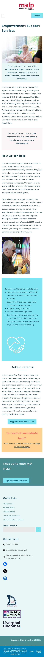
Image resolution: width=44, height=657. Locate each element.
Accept (32, 651)
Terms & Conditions (11, 515)
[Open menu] (3, 15)
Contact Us (7, 503)
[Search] (38, 529)
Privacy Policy (9, 507)
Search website (10, 525)
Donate (37, 16)
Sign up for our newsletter (16, 481)
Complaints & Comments (13, 519)
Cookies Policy (9, 511)
